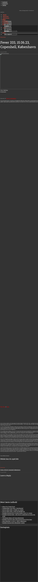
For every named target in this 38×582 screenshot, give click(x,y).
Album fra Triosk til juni (8, 506)
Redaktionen (7, 26)
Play (1, 407)
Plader (4, 19)
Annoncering (8, 27)
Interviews (6, 18)
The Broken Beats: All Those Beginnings (13, 518)
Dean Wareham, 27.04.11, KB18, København (14, 521)
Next (8, 407)
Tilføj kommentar (4, 53)
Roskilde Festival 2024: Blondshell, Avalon (13, 523)
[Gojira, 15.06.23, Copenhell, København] (3, 466)
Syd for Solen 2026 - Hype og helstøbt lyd (13, 511)
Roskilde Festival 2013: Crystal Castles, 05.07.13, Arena (17, 513)
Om (3, 24)
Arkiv (4, 32)
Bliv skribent (8, 24)
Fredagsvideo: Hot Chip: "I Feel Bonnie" (12, 508)
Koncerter (5, 21)
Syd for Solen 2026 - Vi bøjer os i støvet (12, 510)
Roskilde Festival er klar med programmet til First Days (17, 519)
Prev (4, 407)
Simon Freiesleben (11, 98)
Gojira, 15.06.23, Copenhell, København (10, 470)
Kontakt (6, 31)
